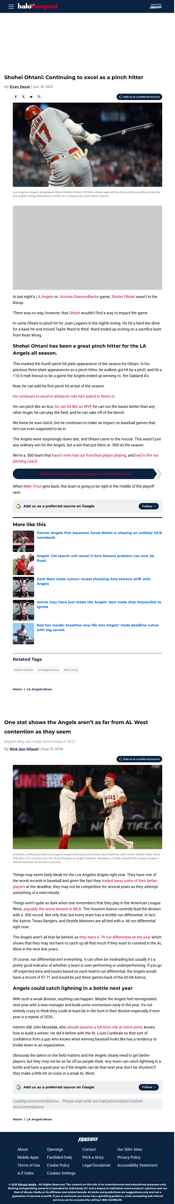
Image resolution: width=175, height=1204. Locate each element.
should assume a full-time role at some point (104, 1027)
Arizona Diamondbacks (79, 296)
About (23, 1149)
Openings (55, 1149)
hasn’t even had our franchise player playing (89, 455)
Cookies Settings (61, 1173)
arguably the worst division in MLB (52, 909)
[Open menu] (11, 6)
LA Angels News (48, 669)
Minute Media (27, 1184)
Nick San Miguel (24, 749)
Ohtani (74, 313)
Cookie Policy (58, 1165)
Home (17, 689)
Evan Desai (20, 87)
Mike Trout (32, 486)
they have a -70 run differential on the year (115, 937)
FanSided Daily (59, 1157)
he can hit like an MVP (73, 406)
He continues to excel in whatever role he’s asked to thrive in (63, 396)
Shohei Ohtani (123, 296)
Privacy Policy (129, 1157)
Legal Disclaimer (96, 1165)
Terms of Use (29, 1165)
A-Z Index (26, 1173)
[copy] (39, 97)
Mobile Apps (28, 1157)
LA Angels (44, 296)
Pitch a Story (93, 1157)
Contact (89, 1149)
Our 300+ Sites (129, 1149)
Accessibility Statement (137, 1165)
